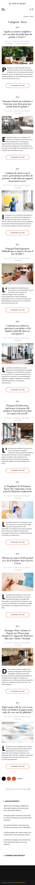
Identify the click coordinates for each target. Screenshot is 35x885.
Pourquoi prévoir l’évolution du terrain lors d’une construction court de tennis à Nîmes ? (17, 818)
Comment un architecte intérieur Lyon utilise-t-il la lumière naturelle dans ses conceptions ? (17, 329)
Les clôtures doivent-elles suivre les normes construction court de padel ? (17, 826)
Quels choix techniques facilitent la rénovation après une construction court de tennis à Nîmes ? (16, 808)
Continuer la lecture (17, 85)
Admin (11, 43)
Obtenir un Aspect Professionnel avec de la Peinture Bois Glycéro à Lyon (17, 560)
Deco (17, 27)
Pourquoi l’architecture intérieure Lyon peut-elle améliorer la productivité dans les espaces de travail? (17, 409)
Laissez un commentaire (22, 43)
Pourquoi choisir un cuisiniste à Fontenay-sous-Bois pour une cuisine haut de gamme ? (17, 104)
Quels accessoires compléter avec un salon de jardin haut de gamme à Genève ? (17, 34)
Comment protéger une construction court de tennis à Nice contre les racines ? (17, 842)
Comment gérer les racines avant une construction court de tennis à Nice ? (17, 834)
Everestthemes (19, 882)
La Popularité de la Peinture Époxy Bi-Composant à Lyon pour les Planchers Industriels (17, 489)
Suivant (19, 779)
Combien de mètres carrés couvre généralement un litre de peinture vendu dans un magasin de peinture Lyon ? (17, 177)
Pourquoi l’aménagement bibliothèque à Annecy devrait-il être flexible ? (17, 251)
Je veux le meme (17, 3)
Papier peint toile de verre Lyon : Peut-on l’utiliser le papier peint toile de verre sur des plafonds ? (17, 710)
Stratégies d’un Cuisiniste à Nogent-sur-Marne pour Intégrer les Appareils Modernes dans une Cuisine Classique (17, 634)
